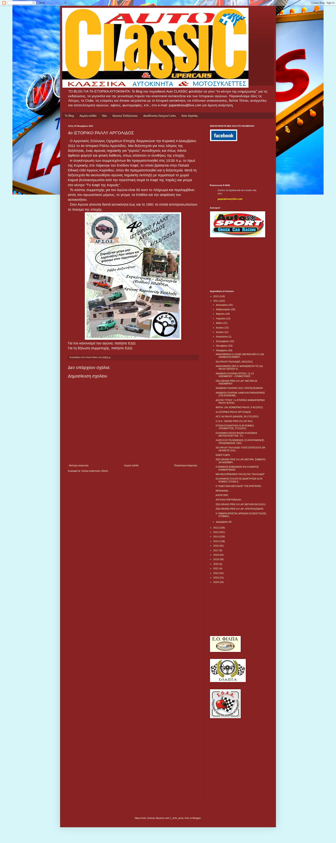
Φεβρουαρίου (223, 309)
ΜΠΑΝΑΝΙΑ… (223, 490)
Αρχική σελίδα (88, 115)
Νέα (104, 115)
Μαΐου (219, 323)
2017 (216, 550)
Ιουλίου (220, 332)
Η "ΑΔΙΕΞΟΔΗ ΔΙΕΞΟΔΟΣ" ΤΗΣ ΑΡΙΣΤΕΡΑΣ (238, 486)
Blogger (196, 818)
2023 (216, 577)
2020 (216, 564)
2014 (216, 536)
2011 (216, 301)
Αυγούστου (222, 336)
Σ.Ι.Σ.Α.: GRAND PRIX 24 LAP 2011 (234, 421)
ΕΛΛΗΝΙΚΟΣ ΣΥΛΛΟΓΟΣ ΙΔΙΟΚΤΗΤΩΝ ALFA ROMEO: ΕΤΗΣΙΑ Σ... (239, 480)
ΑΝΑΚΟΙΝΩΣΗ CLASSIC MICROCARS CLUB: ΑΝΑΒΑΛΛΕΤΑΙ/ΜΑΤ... (240, 355)
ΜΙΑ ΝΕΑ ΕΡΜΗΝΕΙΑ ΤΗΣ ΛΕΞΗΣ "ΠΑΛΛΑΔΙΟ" (240, 474)
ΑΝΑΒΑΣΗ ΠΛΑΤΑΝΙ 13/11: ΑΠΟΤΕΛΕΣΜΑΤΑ (239, 388)
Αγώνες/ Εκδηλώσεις (125, 115)
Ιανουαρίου (222, 305)
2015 (216, 541)
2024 (216, 582)
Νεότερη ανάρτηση (78, 465)
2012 (216, 527)
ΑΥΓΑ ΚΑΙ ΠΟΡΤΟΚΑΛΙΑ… (229, 499)
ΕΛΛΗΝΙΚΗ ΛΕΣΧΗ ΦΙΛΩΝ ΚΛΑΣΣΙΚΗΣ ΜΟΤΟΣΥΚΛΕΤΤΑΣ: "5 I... (236, 434)
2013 (216, 532)
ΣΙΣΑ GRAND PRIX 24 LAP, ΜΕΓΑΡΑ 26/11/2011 (241, 504)
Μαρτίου (221, 314)
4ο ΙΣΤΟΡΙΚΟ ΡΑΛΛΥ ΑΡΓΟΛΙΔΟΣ (233, 412)
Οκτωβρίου (222, 345)
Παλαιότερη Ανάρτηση (185, 465)
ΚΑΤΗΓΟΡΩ (222, 495)
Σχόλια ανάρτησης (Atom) (94, 471)
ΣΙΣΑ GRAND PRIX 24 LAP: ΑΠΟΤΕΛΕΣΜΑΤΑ (239, 509)
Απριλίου (221, 318)
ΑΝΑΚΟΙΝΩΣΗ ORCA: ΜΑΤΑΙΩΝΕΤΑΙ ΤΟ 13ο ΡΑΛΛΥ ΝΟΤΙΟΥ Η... (239, 367)
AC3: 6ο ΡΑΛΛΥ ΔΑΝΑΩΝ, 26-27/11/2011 (237, 416)
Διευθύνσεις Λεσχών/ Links (159, 115)
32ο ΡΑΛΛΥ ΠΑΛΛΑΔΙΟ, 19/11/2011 (234, 361)
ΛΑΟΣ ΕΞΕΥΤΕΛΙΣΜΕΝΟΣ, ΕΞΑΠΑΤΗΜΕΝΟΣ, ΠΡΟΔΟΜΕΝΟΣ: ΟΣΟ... (240, 441)
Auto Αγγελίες (189, 115)
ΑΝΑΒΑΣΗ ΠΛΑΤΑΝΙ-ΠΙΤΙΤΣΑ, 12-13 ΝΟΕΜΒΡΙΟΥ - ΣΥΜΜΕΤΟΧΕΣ (235, 375)
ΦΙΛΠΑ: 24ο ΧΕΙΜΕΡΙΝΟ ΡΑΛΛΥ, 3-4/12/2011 (239, 407)
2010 (216, 296)
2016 (216, 545)
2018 (216, 555)
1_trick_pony (176, 818)
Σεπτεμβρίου (223, 341)
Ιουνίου (220, 327)
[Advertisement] (227, 162)
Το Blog (69, 115)
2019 (216, 559)
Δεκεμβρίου (222, 522)
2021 (216, 568)
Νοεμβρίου (222, 350)
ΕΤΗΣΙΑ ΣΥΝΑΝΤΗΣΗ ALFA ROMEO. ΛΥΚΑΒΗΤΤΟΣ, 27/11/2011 (235, 427)
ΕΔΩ (131, 343)
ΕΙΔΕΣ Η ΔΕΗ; (223, 455)
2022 (216, 573)
